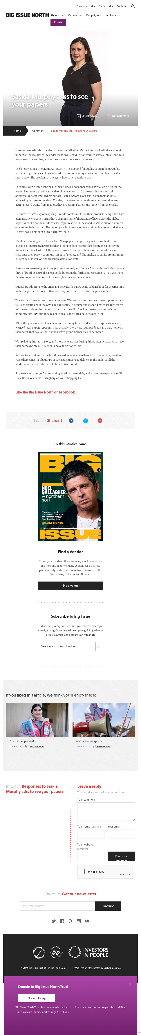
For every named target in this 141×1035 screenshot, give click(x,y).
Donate (58, 22)
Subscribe (108, 906)
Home (17, 130)
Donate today (36, 998)
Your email (114, 826)
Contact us (122, 6)
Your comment (86, 799)
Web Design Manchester (87, 968)
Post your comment (121, 857)
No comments (120, 115)
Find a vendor (106, 6)
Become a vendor (86, 6)
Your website (85, 846)
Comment (38, 130)
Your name (89, 826)
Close (130, 983)
